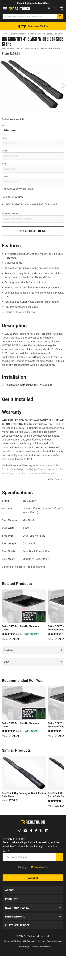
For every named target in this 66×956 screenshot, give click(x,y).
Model (4, 151)
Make (4, 138)
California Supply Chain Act (50, 941)
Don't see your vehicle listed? (18, 188)
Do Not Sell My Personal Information (20, 941)
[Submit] (59, 857)
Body (4, 163)
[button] (33, 890)
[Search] (60, 16)
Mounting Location (10, 214)
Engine (5, 176)
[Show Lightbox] (33, 85)
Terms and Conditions (41, 946)
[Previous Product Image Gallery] (3, 85)
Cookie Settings (22, 946)
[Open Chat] (49, 8)
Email (6, 851)
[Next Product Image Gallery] (63, 85)
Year (4, 125)
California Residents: (23, 566)
